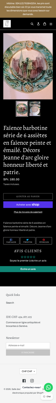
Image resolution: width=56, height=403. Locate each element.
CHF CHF (27, 371)
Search (10, 302)
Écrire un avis (28, 269)
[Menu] (51, 23)
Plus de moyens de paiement (28, 212)
